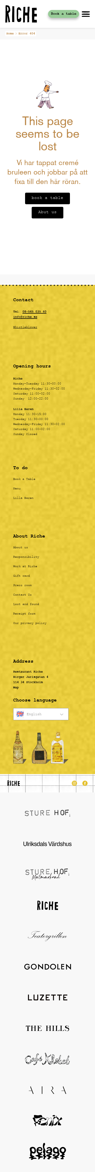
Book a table (63, 13)
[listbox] (41, 714)
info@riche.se (25, 317)
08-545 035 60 (34, 312)
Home (10, 33)
